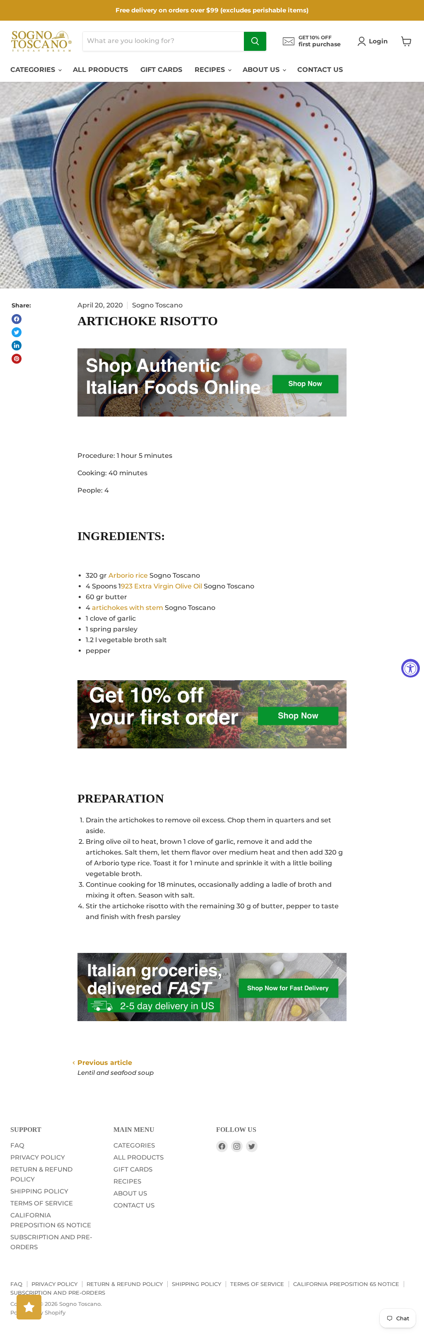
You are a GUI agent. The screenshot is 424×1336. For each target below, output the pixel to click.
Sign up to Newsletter (74, 676)
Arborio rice (128, 575)
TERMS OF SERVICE (41, 1203)
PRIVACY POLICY (37, 1157)
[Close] (134, 651)
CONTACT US (320, 70)
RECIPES (211, 70)
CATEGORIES (33, 70)
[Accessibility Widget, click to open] (410, 668)
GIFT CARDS (161, 70)
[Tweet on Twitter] (17, 332)
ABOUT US (262, 70)
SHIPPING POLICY (39, 1191)
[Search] (255, 41)
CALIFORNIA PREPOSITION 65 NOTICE (346, 1284)
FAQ (17, 1145)
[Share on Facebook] (17, 319)
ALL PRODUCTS (100, 70)
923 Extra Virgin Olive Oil (161, 586)
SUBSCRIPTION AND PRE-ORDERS (57, 1292)
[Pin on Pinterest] (17, 359)
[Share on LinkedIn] (17, 345)
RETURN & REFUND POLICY (125, 1284)
